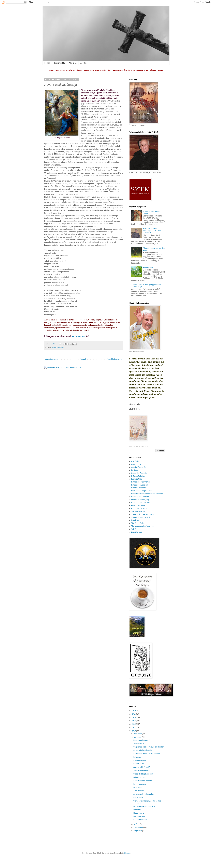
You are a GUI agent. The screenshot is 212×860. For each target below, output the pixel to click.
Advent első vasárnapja (142, 750)
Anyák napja (148, 267)
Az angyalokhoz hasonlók (143, 794)
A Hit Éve (83, 63)
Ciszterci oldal (59, 63)
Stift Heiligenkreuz (138, 511)
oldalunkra (78, 336)
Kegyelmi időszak (140, 820)
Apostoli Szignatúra (139, 467)
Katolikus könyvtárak (139, 488)
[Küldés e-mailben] (64, 344)
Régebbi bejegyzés (114, 359)
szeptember (138, 827)
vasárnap (60, 347)
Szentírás (135, 520)
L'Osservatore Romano (140, 497)
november (138, 737)
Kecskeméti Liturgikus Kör (141, 491)
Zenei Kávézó (136, 532)
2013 (134, 721)
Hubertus (137, 810)
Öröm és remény (139, 777)
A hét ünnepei (138, 791)
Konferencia (138, 797)
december (138, 734)
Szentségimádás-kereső (140, 517)
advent (54, 347)
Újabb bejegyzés (51, 359)
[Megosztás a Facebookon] (73, 344)
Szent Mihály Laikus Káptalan (142, 514)
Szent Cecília (138, 764)
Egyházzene (136, 470)
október (137, 824)
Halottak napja (139, 817)
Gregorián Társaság (139, 473)
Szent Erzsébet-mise (141, 770)
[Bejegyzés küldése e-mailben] (60, 344)
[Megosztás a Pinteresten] (75, 344)
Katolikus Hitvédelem (139, 485)
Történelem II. (138, 743)
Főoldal (47, 63)
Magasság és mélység (140, 500)
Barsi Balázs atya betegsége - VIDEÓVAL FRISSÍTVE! (152, 231)
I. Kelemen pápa (139, 760)
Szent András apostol (141, 740)
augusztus (138, 831)
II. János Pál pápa (138, 476)
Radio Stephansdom (139, 508)
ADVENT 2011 (137, 464)
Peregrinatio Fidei (138, 505)
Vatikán (134, 529)
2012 (134, 724)
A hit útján (73, 63)
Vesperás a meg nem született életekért (148, 747)
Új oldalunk (137, 787)
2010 (134, 731)
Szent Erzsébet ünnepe (142, 781)
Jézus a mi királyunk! (141, 767)
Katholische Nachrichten (140, 482)
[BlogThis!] (67, 344)
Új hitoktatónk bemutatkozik (144, 806)
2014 (134, 717)
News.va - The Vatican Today (142, 503)
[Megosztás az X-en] (70, 344)
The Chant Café (137, 523)
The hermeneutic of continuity (142, 526)
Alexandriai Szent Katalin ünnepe (146, 754)
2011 (134, 727)
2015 (134, 714)
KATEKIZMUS (136, 479)
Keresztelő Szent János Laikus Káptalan (147, 494)
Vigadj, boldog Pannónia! (143, 774)
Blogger (127, 853)
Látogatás (137, 757)
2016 (134, 711)
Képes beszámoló (140, 784)
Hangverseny (138, 813)
